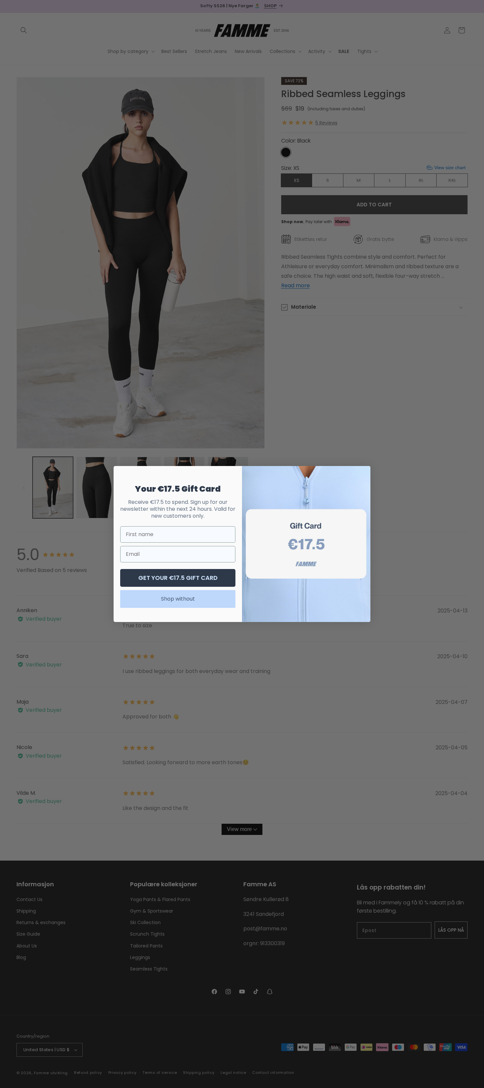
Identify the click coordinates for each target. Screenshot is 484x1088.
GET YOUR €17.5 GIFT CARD (178, 578)
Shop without (178, 599)
